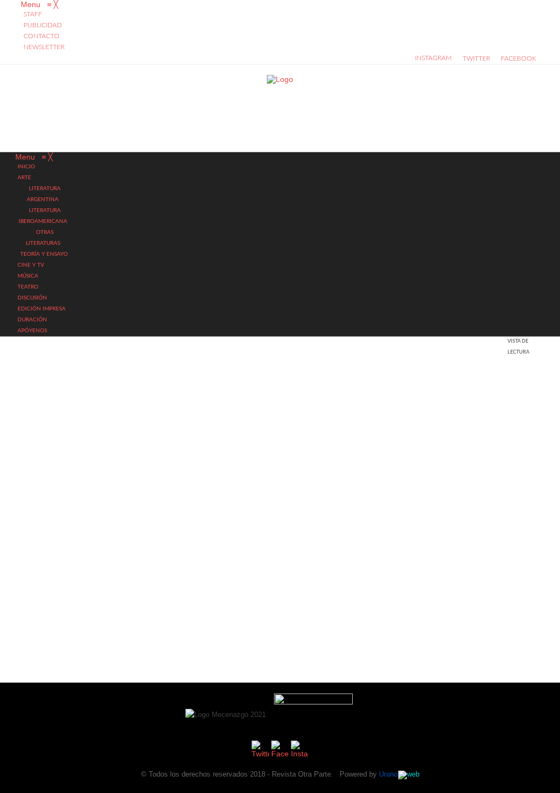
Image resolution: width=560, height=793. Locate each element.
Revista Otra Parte (301, 774)
